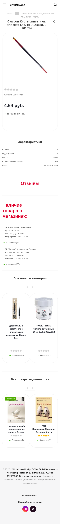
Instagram (25, 509)
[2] (8, 89)
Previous (27, 287)
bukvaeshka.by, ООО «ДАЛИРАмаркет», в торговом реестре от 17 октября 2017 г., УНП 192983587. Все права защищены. (32, 472)
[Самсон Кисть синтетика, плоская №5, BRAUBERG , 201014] (30, 55)
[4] (14, 89)
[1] (5, 89)
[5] (17, 89)
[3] (11, 89)
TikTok (33, 509)
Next (32, 287)
